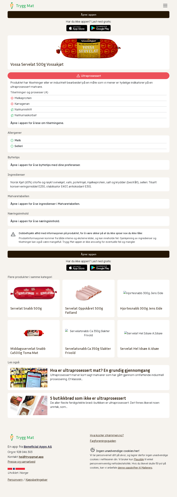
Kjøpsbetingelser (37, 479)
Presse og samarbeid (21, 461)
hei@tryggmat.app (31, 457)
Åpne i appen (88, 14)
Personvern (15, 479)
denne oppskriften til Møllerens (135, 467)
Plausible (139, 459)
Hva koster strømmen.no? (107, 435)
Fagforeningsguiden (103, 441)
